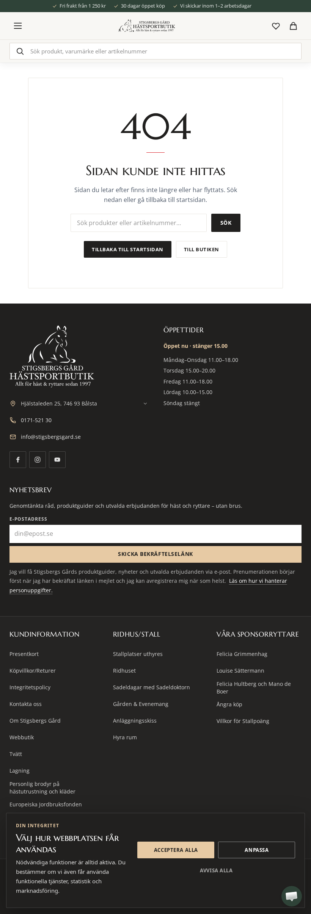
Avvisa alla (216, 870)
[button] (291, 896)
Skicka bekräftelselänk (155, 553)
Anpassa (257, 850)
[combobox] (155, 51)
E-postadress (28, 519)
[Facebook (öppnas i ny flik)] (17, 459)
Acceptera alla (176, 850)
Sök (225, 222)
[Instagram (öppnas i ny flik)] (37, 459)
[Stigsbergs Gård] (147, 25)
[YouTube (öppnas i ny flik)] (57, 459)
